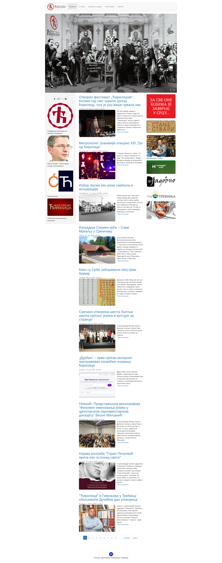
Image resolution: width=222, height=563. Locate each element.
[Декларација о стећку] (162, 146)
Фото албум (109, 6)
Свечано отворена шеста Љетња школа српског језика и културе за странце (106, 315)
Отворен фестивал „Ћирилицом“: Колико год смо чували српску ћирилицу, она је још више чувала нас (110, 100)
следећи (126, 538)
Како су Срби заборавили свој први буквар (107, 271)
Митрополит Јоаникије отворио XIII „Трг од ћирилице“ (111, 144)
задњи (135, 538)
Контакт (120, 6)
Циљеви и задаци (95, 6)
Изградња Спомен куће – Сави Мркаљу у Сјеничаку (104, 229)
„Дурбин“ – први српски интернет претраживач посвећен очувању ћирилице (105, 361)
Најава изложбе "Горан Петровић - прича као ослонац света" (107, 455)
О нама (82, 6)
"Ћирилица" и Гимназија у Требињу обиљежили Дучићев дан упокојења (108, 497)
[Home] (57, 6)
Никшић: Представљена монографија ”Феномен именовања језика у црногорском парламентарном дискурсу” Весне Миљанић (109, 409)
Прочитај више (123, 132)
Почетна (72, 6)
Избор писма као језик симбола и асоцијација (106, 187)
